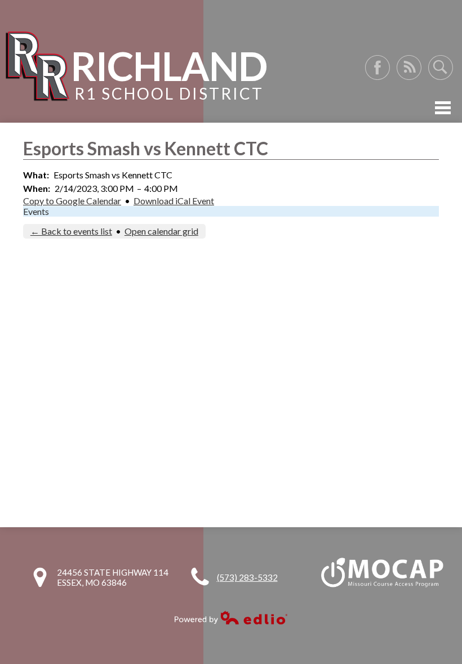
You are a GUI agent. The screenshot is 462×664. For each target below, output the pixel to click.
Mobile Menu (443, 107)
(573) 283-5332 (247, 577)
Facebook (377, 67)
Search (440, 67)
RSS (409, 67)
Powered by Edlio (231, 618)
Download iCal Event (174, 200)
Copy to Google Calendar (72, 200)
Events (36, 211)
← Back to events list (71, 231)
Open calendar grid (161, 231)
